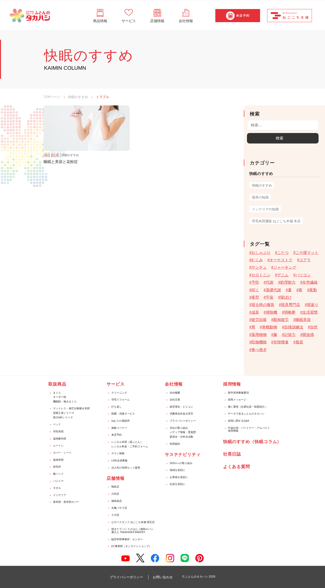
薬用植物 (259, 335)
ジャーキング (284, 267)
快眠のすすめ (78, 97)
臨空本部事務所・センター (127, 539)
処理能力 (287, 282)
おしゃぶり (261, 253)
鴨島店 (115, 486)
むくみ (257, 260)
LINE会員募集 (119, 460)
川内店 (115, 493)
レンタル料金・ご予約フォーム (129, 446)
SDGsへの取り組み (181, 463)
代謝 (269, 282)
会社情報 (174, 384)
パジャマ (58, 480)
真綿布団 (58, 459)
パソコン (303, 275)
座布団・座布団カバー (66, 501)
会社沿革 (175, 399)
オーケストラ (281, 260)
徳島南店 (116, 500)
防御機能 (259, 342)
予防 (255, 282)
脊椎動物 (269, 327)
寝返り (312, 305)
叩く (255, 290)
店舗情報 (116, 478)
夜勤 (313, 290)
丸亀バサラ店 (119, 507)
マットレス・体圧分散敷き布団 (71, 408)
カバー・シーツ (62, 452)
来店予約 (116, 434)
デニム (283, 275)
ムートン (58, 445)
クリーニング (119, 392)
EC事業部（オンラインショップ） (131, 546)
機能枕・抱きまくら (65, 401)
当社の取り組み (179, 427)
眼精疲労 (281, 320)
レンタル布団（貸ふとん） (127, 441)
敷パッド (58, 473)
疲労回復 (259, 320)
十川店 (115, 515)
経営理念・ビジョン (181, 406)
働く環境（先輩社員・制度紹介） (247, 406)
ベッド (57, 424)
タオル (57, 487)
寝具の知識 (260, 197)
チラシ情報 (117, 453)
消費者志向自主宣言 (181, 413)
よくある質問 (236, 466)
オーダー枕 (59, 396)
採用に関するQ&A (238, 420)
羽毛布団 (58, 431)
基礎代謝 (273, 290)
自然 (314, 327)
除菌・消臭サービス (123, 413)
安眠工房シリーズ (63, 412)
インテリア (59, 495)
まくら (57, 392)
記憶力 (289, 335)
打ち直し (116, 406)
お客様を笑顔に (179, 477)
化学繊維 (310, 282)
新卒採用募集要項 (238, 392)
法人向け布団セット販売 (125, 467)
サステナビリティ (183, 454)
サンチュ (259, 267)
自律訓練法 (293, 327)
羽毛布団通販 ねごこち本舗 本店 (276, 221)
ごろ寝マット (306, 253)
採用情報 (232, 384)
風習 (299, 342)
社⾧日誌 (232, 454)
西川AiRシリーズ (63, 417)
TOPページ (52, 97)
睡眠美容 (303, 320)
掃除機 (271, 312)
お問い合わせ (163, 577)
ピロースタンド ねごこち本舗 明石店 (133, 522)
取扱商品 (57, 384)
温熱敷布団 (59, 438)
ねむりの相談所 (120, 420)
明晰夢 (289, 312)
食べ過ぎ (259, 350)
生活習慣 (310, 312)
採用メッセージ (237, 399)
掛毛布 (57, 466)
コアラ (305, 260)
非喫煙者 (281, 342)
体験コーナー (119, 427)
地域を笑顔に (177, 470)
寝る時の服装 (262, 305)
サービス (116, 384)
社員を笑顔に (177, 484)
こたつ (283, 253)
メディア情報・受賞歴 (183, 432)
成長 (255, 312)
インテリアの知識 (265, 209)
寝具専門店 (290, 305)
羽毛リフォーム (120, 399)
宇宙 (269, 297)
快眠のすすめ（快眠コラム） (252, 441)
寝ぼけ (286, 297)
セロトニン (261, 275)
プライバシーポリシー (183, 420)
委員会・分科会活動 (181, 436)
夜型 (255, 297)
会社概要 (175, 392)
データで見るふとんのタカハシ (246, 413)
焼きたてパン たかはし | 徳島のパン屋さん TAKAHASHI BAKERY (132, 531)
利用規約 (175, 443)
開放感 (308, 335)
